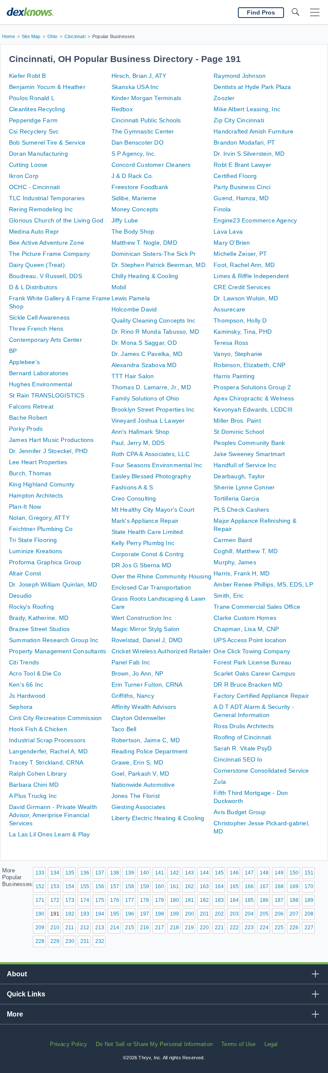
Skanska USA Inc (135, 86)
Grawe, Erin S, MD (137, 762)
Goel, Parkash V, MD (140, 773)
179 (159, 900)
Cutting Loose (28, 164)
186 (264, 900)
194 (99, 914)
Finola (222, 209)
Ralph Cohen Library (38, 773)
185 (249, 900)
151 (309, 873)
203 (234, 914)
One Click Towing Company (252, 651)
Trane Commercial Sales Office (257, 606)
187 (279, 900)
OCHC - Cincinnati (34, 187)
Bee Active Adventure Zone (46, 242)
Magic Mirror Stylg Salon (145, 628)
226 (294, 928)
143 (189, 873)
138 (114, 873)
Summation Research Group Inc (54, 640)
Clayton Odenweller (138, 717)
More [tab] (15, 1014)
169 (294, 886)
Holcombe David (134, 309)
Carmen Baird (233, 539)
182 (204, 900)
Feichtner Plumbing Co (41, 528)
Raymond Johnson (240, 75)
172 (54, 900)
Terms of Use (238, 1044)
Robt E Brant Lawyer (242, 164)
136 (84, 873)
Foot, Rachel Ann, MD (244, 264)
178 (144, 900)
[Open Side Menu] (314, 13)
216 (144, 928)
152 (39, 886)
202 (219, 914)
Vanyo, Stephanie (238, 353)
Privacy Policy (68, 1044)
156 (99, 886)
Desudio (20, 595)
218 (174, 928)
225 (279, 928)
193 (84, 914)
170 (309, 886)
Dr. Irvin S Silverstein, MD (249, 153)
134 (54, 873)
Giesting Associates (138, 806)
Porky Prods (26, 428)
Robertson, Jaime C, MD (145, 740)
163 (204, 886)
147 (249, 873)
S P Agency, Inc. (133, 153)
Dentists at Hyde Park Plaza (252, 86)
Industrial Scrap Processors (47, 740)
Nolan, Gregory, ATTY (39, 517)
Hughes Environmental (40, 384)
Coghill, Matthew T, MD (246, 551)
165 (234, 886)
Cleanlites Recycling (37, 109)
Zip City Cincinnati (239, 120)
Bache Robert (28, 417)
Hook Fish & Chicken (38, 729)
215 (129, 928)
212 (84, 928)
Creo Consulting (133, 498)
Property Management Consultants (57, 651)
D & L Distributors (33, 287)
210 (54, 928)
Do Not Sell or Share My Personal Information (154, 1044)
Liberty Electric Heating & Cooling (158, 818)
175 (99, 900)
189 (309, 900)
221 (219, 928)
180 (174, 900)
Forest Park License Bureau (252, 662)
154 (69, 886)
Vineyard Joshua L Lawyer (148, 420)
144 (204, 873)
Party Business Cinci (242, 187)
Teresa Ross (231, 342)
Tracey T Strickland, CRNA (46, 762)
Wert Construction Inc (141, 617)
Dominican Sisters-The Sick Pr (153, 253)
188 (294, 900)
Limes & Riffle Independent (251, 276)
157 (114, 886)
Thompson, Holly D (240, 320)
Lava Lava (228, 231)
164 (219, 886)
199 (174, 914)
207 (294, 914)
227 (309, 928)
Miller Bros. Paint (237, 420)
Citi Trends (24, 662)
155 (84, 886)
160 (159, 886)
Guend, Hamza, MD (241, 198)
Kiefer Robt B (27, 75)
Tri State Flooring (33, 539)
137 (99, 873)
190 (39, 914)
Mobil (118, 287)
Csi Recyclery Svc (34, 131)
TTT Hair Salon (132, 376)
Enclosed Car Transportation (151, 587)
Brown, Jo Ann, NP (137, 673)
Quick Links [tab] (26, 994)
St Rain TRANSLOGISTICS (46, 395)
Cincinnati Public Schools (146, 120)
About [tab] (17, 974)
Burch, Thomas (30, 473)
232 (99, 941)
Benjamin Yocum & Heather (47, 86)
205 (264, 914)
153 (54, 886)
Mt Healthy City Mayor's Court (153, 509)
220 (204, 928)
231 (84, 941)
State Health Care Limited (147, 531)
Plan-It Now (25, 506)
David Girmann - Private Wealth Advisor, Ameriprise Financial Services (53, 815)
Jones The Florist (135, 795)
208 (309, 914)
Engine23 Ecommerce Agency (255, 220)
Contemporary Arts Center (45, 339)
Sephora (20, 706)
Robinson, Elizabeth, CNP (249, 365)
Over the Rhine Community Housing (161, 576)
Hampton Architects (36, 495)
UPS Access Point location (250, 640)
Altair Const (25, 573)
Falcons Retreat (31, 406)
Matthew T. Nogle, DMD (144, 242)
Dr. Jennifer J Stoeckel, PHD (48, 451)
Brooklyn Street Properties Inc (153, 409)
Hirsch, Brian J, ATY (139, 75)
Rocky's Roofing (31, 606)
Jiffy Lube (124, 220)
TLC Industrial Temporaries (47, 198)
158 (129, 886)
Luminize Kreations (35, 551)
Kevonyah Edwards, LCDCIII (253, 409)
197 (144, 914)
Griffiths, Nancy (132, 695)
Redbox (122, 109)
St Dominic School (239, 431)
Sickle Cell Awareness (39, 317)
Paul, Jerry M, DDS (138, 442)
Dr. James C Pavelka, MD (147, 353)
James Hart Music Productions (51, 439)
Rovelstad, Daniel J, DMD (147, 640)
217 (159, 928)
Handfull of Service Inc (245, 465)
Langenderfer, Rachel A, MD (48, 751)
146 (234, 873)
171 (39, 900)
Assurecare (229, 309)
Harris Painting (234, 376)
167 (264, 886)
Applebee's (24, 362)
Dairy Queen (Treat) (37, 264)
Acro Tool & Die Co (35, 673)
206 (279, 914)
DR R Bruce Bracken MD (248, 684)
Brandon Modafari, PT (244, 142)
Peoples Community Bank (249, 442)
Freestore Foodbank (140, 187)
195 (114, 914)
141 (159, 873)
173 (69, 900)
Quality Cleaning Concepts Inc (153, 320)
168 (279, 886)
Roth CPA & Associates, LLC (150, 454)
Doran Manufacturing (38, 153)
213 (99, 928)
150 (294, 873)
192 (69, 914)
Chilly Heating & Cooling (145, 276)
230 (69, 941)
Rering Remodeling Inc (41, 209)
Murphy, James (235, 562)
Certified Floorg (235, 175)
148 (264, 873)
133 (39, 873)
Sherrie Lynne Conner (244, 487)
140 (144, 873)
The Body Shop (133, 231)
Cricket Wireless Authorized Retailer (161, 651)
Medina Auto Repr (34, 231)
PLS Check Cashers (241, 509)
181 (189, 900)
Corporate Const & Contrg (147, 554)
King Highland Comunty (41, 484)
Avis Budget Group (240, 812)
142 (174, 873)
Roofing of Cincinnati (242, 737)
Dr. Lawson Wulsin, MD (246, 298)
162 (189, 886)
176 (114, 900)
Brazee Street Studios (39, 628)
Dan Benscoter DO (137, 142)
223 (249, 928)
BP (13, 350)
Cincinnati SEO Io (238, 759)
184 (234, 900)
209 (39, 928)
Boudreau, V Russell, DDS (45, 276)
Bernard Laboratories (38, 373)
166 (249, 886)
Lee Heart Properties (38, 462)
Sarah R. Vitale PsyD (243, 748)
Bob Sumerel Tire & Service (47, 142)
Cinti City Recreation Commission (55, 717)
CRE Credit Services (242, 287)
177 (129, 900)
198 (159, 914)
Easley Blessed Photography (151, 476)
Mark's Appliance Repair (145, 520)
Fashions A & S (132, 487)
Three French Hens (36, 328)
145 (219, 873)
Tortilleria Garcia (236, 498)
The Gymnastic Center (142, 131)
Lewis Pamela (130, 298)
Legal (271, 1044)
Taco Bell (124, 729)
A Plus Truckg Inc (33, 795)
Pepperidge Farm (33, 120)
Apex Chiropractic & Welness (254, 398)
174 (84, 900)
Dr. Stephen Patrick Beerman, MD (158, 264)
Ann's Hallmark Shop (140, 431)
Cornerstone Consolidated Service (261, 770)
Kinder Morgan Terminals (146, 98)
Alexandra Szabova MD (144, 365)
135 (69, 873)
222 (234, 928)
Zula (220, 781)
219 (189, 928)
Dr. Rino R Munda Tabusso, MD (155, 331)
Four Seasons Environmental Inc (156, 465)
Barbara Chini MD (34, 784)
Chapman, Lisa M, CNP (246, 628)
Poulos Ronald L (32, 98)
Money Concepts (134, 209)
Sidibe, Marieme (134, 198)
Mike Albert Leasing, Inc (247, 109)
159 (144, 886)
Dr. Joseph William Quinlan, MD (53, 584)
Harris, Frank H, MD (241, 573)
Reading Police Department (149, 751)
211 (69, 928)
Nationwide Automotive (143, 784)
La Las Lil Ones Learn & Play (49, 834)
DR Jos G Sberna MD (141, 565)
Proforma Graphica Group (45, 562)
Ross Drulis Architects (244, 726)
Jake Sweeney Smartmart (249, 454)
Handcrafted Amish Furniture (253, 131)
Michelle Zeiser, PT (240, 253)
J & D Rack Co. (132, 175)
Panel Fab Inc (130, 662)
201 (204, 914)
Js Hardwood (27, 695)
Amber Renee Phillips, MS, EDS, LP (263, 584)
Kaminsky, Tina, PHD (243, 331)
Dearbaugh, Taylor (239, 476)
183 (219, 900)
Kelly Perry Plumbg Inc (142, 542)
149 (279, 873)
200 (189, 914)
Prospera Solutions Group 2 (252, 387)
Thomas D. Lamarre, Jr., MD (151, 387)
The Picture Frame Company (49, 253)
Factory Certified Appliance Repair (261, 695)
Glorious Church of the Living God (56, 220)
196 (129, 914)
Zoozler (224, 98)
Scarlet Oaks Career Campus (254, 673)
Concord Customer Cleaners (151, 164)
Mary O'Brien (232, 242)
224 (264, 928)
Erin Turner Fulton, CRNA (147, 684)
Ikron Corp (23, 175)
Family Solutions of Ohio (145, 398)
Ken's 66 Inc (26, 684)
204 (249, 914)
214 (114, 928)
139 (129, 873)
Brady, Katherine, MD (38, 617)
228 (39, 941)
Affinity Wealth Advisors (143, 706)
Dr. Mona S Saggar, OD (144, 342)
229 (54, 941)
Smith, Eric (228, 595)
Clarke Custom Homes (245, 617)
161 (174, 886)
